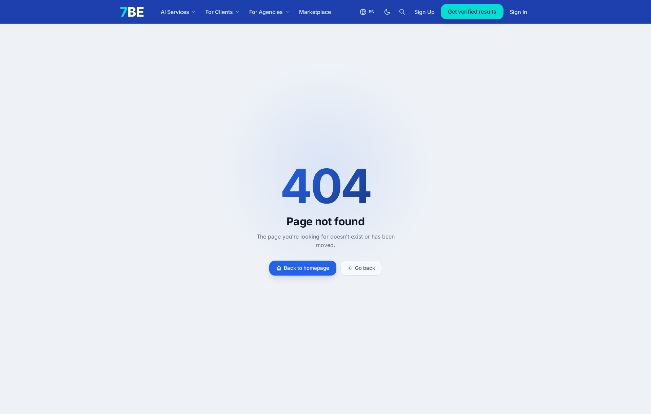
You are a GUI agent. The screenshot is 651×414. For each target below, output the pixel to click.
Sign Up (424, 11)
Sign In (518, 11)
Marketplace (315, 11)
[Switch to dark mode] (387, 12)
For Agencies (266, 11)
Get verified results (472, 11)
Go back (365, 268)
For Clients (219, 11)
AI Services (175, 11)
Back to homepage (306, 268)
